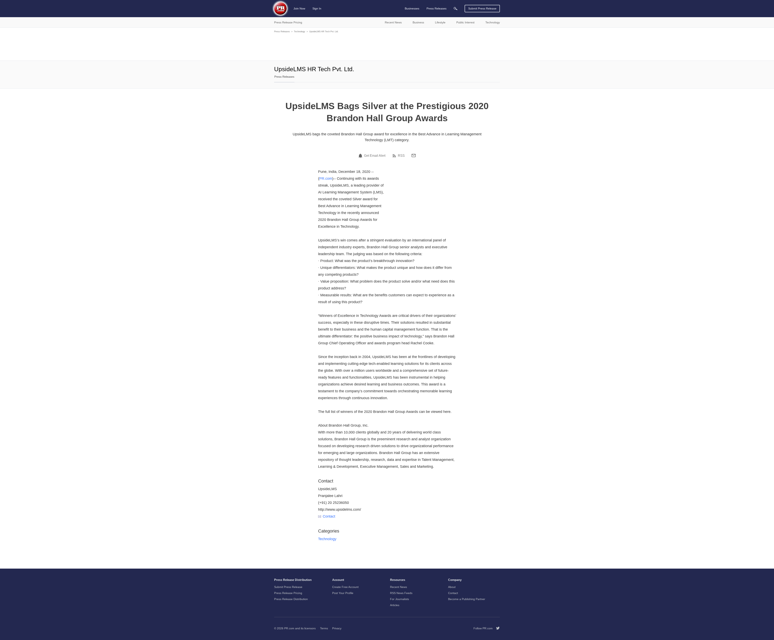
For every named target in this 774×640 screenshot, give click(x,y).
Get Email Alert (374, 155)
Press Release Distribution (291, 599)
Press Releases (282, 31)
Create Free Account (345, 587)
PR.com (325, 178)
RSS (401, 155)
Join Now (299, 8)
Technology (299, 31)
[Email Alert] (361, 155)
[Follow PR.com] (496, 628)
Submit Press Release (482, 8)
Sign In (316, 8)
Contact (329, 516)
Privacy (336, 628)
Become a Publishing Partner (466, 599)
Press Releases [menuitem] (436, 8)
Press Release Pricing (288, 593)
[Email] (413, 155)
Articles (394, 605)
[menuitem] (455, 8)
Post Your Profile (342, 593)
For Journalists (399, 599)
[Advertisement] (387, 46)
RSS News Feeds (401, 593)
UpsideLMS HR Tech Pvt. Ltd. (323, 31)
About (452, 587)
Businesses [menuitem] (412, 8)
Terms (324, 628)
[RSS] (395, 155)
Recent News (398, 587)
